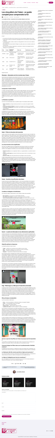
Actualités (25, 2)
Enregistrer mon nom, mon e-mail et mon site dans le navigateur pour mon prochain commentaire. (16, 414)
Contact (3, 424)
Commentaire (4, 392)
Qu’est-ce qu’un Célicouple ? (6, 383)
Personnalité (33, 2)
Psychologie (29, 2)
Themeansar (35, 436)
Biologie (37, 2)
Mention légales (4, 422)
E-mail (3, 406)
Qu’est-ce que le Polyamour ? (29, 383)
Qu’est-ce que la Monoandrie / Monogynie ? (17, 383)
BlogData (31, 436)
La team (3, 423)
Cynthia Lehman (21, 371)
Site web (3, 410)
